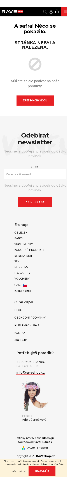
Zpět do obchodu (35, 100)
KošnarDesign (44, 438)
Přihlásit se (35, 202)
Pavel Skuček (42, 442)
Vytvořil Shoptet (37, 447)
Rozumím (42, 470)
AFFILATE (20, 340)
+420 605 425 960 (30, 362)
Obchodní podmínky (30, 317)
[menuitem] (35, 232)
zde (24, 471)
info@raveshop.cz (30, 372)
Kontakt (20, 332)
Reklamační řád (26, 325)
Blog (18, 310)
